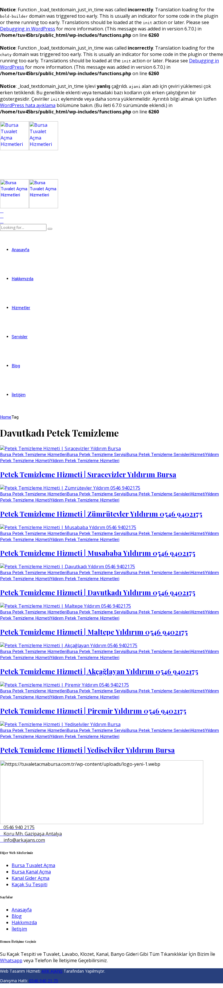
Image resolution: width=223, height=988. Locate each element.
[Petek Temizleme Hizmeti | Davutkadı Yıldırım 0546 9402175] (67, 566)
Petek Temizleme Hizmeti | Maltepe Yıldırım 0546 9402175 (94, 631)
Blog (16, 366)
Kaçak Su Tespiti (29, 884)
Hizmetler (21, 308)
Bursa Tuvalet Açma (33, 865)
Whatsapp (11, 960)
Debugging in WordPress (27, 29)
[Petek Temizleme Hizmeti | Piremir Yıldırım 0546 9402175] (64, 685)
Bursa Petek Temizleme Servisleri (158, 455)
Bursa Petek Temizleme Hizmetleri (33, 455)
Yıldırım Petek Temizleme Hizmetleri (84, 461)
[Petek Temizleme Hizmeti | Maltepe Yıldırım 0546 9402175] (65, 606)
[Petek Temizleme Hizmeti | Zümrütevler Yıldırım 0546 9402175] (70, 488)
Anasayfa (20, 250)
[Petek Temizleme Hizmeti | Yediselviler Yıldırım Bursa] (60, 724)
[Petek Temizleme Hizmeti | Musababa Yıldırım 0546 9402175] (68, 527)
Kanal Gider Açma (30, 878)
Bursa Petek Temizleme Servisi (96, 455)
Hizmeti (197, 455)
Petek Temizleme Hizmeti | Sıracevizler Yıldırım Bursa (88, 474)
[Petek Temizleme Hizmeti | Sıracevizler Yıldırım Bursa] (60, 448)
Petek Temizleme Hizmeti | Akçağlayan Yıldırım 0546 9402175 (99, 671)
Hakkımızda (22, 279)
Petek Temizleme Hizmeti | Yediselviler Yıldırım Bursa (87, 749)
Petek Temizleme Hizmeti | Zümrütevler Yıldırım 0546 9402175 (101, 513)
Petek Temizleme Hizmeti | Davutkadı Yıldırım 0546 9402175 (97, 592)
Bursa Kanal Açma (31, 871)
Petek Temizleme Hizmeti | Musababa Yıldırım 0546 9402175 (97, 553)
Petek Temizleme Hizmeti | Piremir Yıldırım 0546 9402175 (93, 710)
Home (5, 417)
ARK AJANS (52, 971)
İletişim (19, 395)
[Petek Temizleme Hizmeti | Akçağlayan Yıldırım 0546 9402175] (68, 645)
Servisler (20, 337)
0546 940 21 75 (43, 980)
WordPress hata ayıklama (27, 105)
